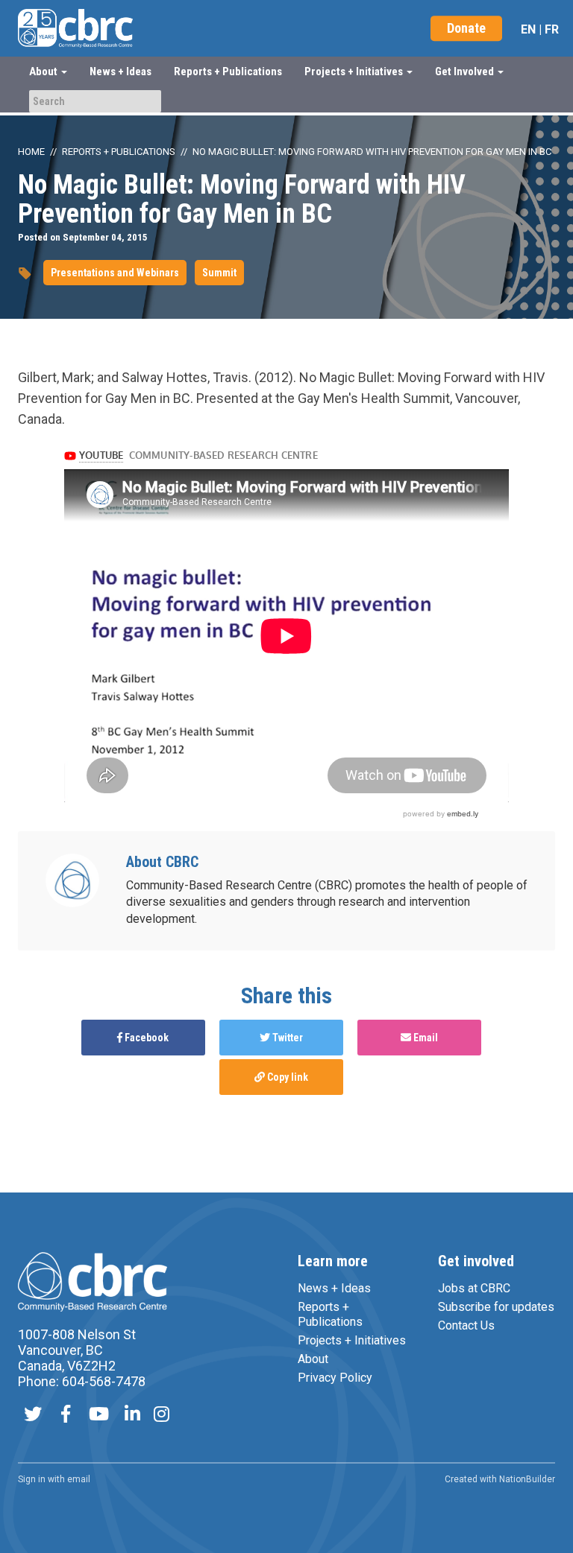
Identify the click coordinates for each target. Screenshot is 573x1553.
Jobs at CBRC (474, 1288)
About (313, 1359)
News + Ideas (120, 71)
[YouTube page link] (99, 1415)
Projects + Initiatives (352, 1340)
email (78, 1479)
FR (552, 29)
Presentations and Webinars (115, 273)
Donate (466, 28)
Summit (219, 273)
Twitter (286, 1038)
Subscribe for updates (496, 1307)
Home (31, 151)
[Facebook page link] (66, 1415)
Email (424, 1038)
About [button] (44, 71)
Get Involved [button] (465, 71)
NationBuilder (527, 1479)
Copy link (286, 1077)
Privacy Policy (335, 1378)
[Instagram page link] (161, 1415)
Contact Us (466, 1325)
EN (528, 29)
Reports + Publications (228, 71)
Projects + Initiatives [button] (354, 71)
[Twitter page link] (33, 1415)
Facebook (145, 1038)
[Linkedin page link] (132, 1415)
